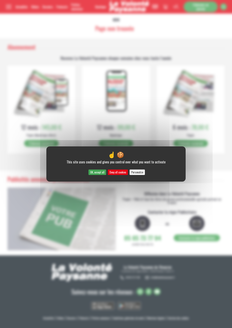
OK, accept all (97, 172)
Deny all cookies (118, 172)
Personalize (137, 172)
